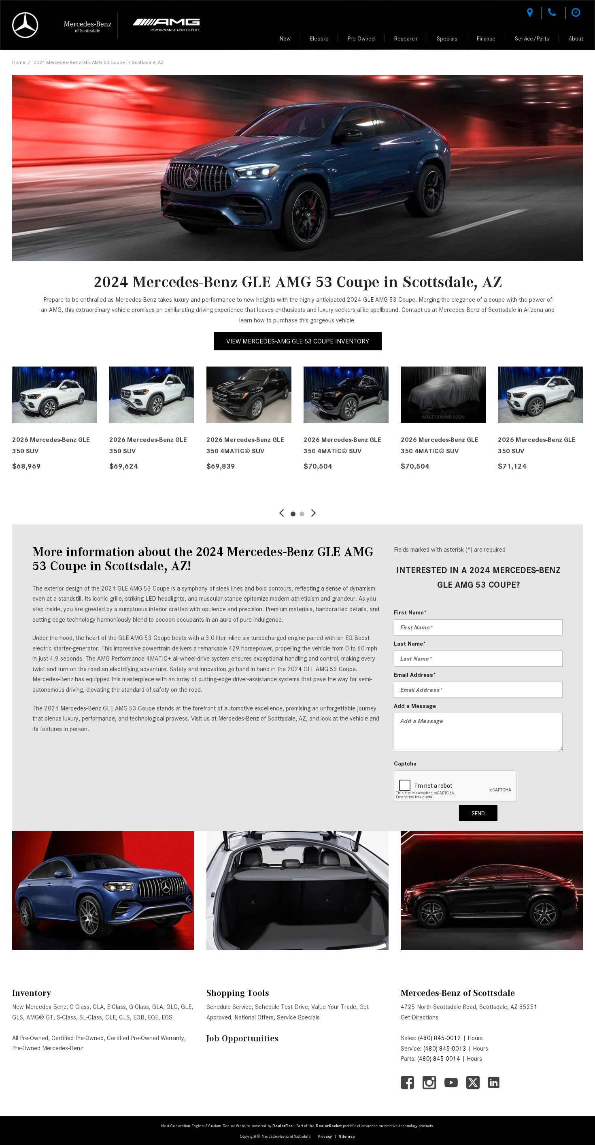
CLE (110, 1017)
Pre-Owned (361, 38)
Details (35, 486)
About (576, 38)
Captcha (405, 763)
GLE (186, 1007)
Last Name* (410, 643)
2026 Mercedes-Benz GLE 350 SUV (51, 445)
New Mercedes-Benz (39, 1007)
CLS (124, 1017)
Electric (319, 38)
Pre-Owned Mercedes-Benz (47, 1048)
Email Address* (415, 675)
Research (405, 38)
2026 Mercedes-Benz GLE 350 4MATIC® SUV (245, 445)
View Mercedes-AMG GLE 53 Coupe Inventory (297, 341)
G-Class (139, 1007)
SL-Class (90, 1017)
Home (19, 62)
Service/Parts (532, 38)
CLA (98, 1007)
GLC (172, 1007)
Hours (475, 1038)
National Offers (254, 1017)
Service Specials (298, 1017)
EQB (138, 1017)
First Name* (410, 612)
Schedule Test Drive (281, 1007)
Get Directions (419, 1017)
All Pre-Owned (30, 1038)
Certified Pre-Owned (77, 1038)
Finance (486, 38)
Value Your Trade (333, 1007)
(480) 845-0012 (439, 1038)
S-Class (66, 1017)
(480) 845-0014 (438, 1058)
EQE (153, 1017)
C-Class (79, 1007)
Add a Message (415, 706)
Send (478, 813)
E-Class (116, 1007)
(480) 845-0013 (444, 1048)
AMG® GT (39, 1017)
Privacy (325, 1136)
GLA (157, 1007)
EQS (167, 1017)
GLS (17, 1017)
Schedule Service (229, 1007)
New (285, 38)
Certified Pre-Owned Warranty (145, 1038)
